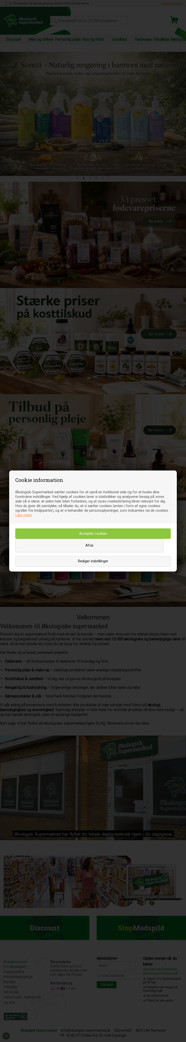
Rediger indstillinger (93, 561)
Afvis (89, 545)
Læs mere (23, 515)
